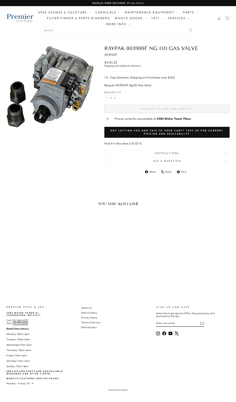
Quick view (33, 263)
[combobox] (118, 30)
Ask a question (167, 160)
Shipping (109, 65)
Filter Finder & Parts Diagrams (78, 18)
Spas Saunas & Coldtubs (63, 12)
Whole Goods (129, 18)
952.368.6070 (20, 320)
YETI (156, 18)
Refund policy (89, 327)
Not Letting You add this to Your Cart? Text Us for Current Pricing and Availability (166, 132)
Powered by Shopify (117, 389)
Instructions (167, 153)
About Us (86, 307)
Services (177, 18)
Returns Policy (89, 312)
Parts (189, 12)
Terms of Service (90, 322)
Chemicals (106, 12)
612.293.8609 (20, 323)
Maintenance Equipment (150, 12)
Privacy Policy (89, 317)
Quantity (113, 92)
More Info (117, 24)
